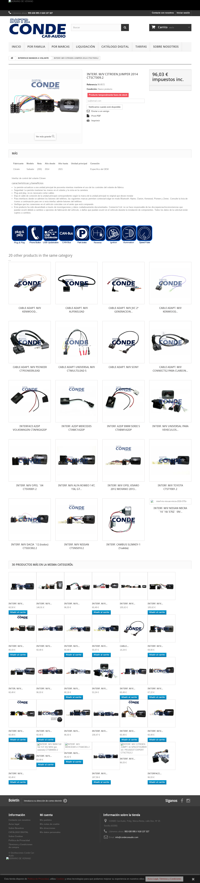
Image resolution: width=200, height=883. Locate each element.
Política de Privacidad (19, 840)
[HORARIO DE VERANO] (100, 5)
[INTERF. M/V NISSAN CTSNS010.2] (76, 519)
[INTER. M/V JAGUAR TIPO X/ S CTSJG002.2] (22, 671)
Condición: (92, 89)
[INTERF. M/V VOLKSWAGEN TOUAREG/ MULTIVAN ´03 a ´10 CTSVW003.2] (161, 586)
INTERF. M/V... (16, 603)
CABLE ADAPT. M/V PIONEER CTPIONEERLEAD (30, 368)
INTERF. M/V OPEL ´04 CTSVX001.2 (29, 487)
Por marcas (61, 46)
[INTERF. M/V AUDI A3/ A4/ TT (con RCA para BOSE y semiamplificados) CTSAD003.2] (78, 671)
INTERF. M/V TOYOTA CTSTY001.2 (170, 487)
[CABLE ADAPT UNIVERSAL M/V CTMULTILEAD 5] (76, 342)
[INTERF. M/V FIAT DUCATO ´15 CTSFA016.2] (134, 671)
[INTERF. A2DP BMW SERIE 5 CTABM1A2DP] (123, 401)
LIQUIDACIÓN (85, 46)
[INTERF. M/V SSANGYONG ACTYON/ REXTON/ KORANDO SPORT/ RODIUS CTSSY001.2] (22, 756)
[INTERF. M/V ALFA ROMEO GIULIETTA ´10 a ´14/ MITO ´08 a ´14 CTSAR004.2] (78, 586)
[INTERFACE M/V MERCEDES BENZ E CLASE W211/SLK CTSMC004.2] (161, 756)
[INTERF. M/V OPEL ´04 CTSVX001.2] (29, 460)
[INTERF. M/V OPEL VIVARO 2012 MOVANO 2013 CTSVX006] (123, 460)
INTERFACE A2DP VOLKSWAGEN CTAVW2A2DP (30, 428)
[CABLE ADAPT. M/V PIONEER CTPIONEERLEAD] (29, 342)
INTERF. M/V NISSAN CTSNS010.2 (76, 546)
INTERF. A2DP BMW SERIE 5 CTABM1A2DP (123, 428)
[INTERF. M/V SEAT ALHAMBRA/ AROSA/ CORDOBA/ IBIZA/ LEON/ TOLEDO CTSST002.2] (161, 628)
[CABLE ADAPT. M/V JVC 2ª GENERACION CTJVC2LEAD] (123, 283)
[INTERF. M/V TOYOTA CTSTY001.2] (170, 460)
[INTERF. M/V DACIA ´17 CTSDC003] (50, 713)
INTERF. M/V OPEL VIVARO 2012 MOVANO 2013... (123, 487)
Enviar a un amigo (100, 111)
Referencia (92, 84)
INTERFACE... (155, 773)
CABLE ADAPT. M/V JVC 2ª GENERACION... (123, 309)
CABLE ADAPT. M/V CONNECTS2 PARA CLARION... (170, 368)
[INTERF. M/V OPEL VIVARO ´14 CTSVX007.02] (161, 671)
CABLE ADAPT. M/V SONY (123, 367)
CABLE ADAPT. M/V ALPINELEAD (76, 309)
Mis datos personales (50, 832)
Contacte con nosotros (163, 13)
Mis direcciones (47, 828)
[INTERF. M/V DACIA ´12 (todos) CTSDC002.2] (29, 519)
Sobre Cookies (16, 836)
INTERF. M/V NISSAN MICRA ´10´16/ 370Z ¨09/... (170, 510)
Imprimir (95, 120)
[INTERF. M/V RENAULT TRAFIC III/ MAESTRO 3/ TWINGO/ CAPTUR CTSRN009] (78, 628)
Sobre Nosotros (166, 46)
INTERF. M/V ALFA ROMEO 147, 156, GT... (76, 487)
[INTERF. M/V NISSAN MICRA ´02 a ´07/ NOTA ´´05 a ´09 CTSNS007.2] (22, 586)
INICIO (16, 46)
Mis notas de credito (50, 824)
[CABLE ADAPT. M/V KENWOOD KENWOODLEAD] (29, 283)
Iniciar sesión (183, 13)
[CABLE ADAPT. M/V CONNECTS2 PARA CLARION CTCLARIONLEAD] (170, 342)
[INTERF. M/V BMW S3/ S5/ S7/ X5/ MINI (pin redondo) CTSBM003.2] (50, 747)
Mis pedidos (46, 820)
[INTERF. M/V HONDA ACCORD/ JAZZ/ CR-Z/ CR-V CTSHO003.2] (50, 628)
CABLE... (124, 646)
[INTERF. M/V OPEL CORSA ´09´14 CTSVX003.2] (50, 671)
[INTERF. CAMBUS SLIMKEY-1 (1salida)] (123, 519)
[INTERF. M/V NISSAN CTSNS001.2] (134, 713)
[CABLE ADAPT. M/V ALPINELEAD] (76, 283)
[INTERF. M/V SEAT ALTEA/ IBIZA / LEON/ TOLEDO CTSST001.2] (22, 628)
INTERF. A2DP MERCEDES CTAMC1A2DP (77, 428)
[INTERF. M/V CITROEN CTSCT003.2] (78, 713)
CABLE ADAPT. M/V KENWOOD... (30, 309)
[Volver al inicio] (12, 58)
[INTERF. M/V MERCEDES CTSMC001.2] (78, 745)
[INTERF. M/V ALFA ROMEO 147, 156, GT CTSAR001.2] (76, 460)
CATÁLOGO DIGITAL (115, 46)
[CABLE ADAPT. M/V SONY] (123, 342)
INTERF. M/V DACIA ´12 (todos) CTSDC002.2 (29, 546)
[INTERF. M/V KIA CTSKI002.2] (106, 586)
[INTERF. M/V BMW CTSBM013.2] (106, 713)
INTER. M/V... (16, 688)
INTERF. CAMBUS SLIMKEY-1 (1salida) (123, 546)
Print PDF (96, 116)
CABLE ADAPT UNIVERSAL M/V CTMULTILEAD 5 (76, 368)
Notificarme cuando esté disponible (104, 107)
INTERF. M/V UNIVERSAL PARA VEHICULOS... (170, 428)
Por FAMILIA (36, 46)
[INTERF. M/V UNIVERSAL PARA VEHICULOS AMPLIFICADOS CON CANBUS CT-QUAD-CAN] (170, 401)
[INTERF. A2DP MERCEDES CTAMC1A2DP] (76, 401)
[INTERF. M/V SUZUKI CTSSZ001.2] (161, 713)
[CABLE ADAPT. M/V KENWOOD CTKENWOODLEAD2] (170, 283)
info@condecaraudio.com (126, 837)
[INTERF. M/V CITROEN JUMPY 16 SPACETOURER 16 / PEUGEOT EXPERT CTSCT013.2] (134, 748)
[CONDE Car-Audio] (37, 28)
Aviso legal (14, 824)
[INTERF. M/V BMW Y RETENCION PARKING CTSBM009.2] (106, 756)
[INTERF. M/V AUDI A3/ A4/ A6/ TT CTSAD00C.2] (134, 586)
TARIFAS (141, 46)
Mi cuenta (46, 815)
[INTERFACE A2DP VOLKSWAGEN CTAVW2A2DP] (29, 401)
